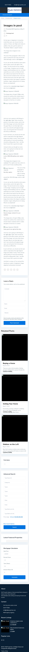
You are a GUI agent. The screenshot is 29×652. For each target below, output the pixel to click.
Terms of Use (4, 651)
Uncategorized (10, 33)
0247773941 (8, 5)
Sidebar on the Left (11, 444)
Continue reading (7, 371)
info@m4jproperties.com (9, 610)
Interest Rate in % (8, 569)
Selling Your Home (10, 404)
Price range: (6, 517)
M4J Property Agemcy (8, 612)
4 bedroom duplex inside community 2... (16, 621)
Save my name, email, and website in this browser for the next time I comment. (14, 319)
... (13, 371)
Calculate (14, 577)
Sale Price (6, 551)
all (1, 640)
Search (14, 527)
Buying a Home (9, 363)
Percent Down (7, 557)
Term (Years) (7, 563)
